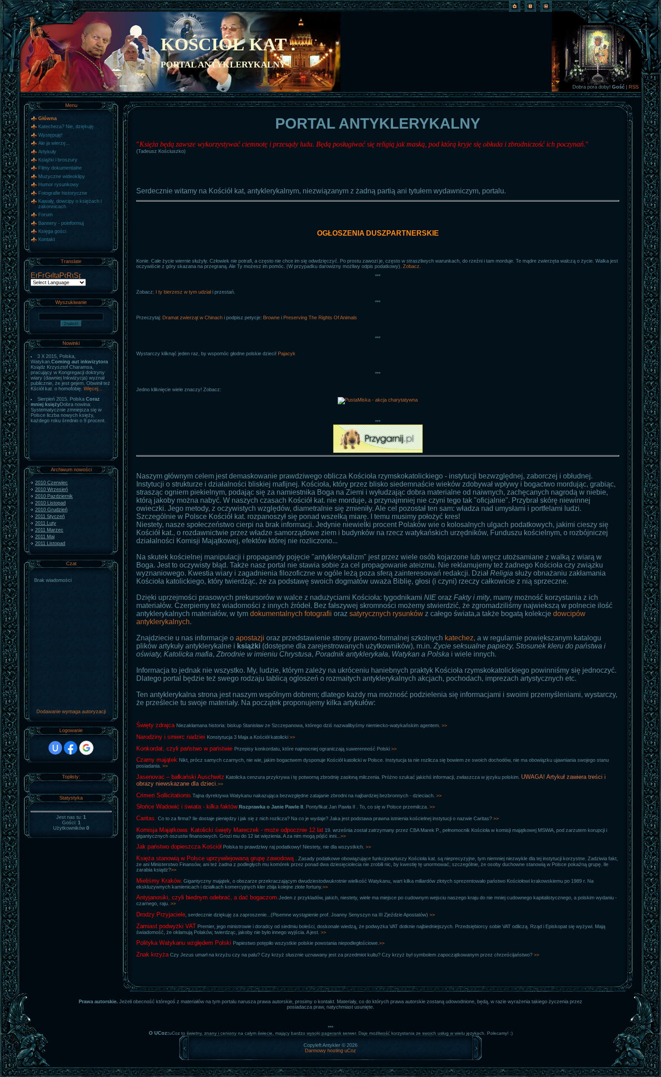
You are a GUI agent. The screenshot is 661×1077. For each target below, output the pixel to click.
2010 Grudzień (51, 509)
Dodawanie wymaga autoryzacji (71, 711)
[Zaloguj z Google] (86, 748)
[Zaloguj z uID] (55, 748)
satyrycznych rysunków (386, 613)
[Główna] (514, 10)
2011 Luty (45, 523)
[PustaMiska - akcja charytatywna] (378, 399)
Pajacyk (286, 353)
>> (444, 725)
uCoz (350, 1050)
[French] (41, 276)
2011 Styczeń (50, 516)
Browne (271, 317)
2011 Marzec (49, 529)
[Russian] (70, 276)
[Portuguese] (63, 276)
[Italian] (55, 276)
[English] (34, 276)
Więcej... (93, 388)
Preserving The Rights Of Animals (320, 317)
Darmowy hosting (324, 1050)
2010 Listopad (50, 502)
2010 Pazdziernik (54, 496)
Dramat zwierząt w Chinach (192, 317)
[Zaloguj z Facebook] (70, 748)
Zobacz (411, 266)
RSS (634, 86)
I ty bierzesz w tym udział (183, 292)
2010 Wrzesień (51, 489)
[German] (48, 276)
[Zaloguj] (546, 10)
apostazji (250, 638)
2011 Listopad (50, 543)
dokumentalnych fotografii (291, 613)
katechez (459, 638)
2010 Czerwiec (51, 482)
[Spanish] (77, 276)
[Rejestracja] (530, 10)
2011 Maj (44, 536)
